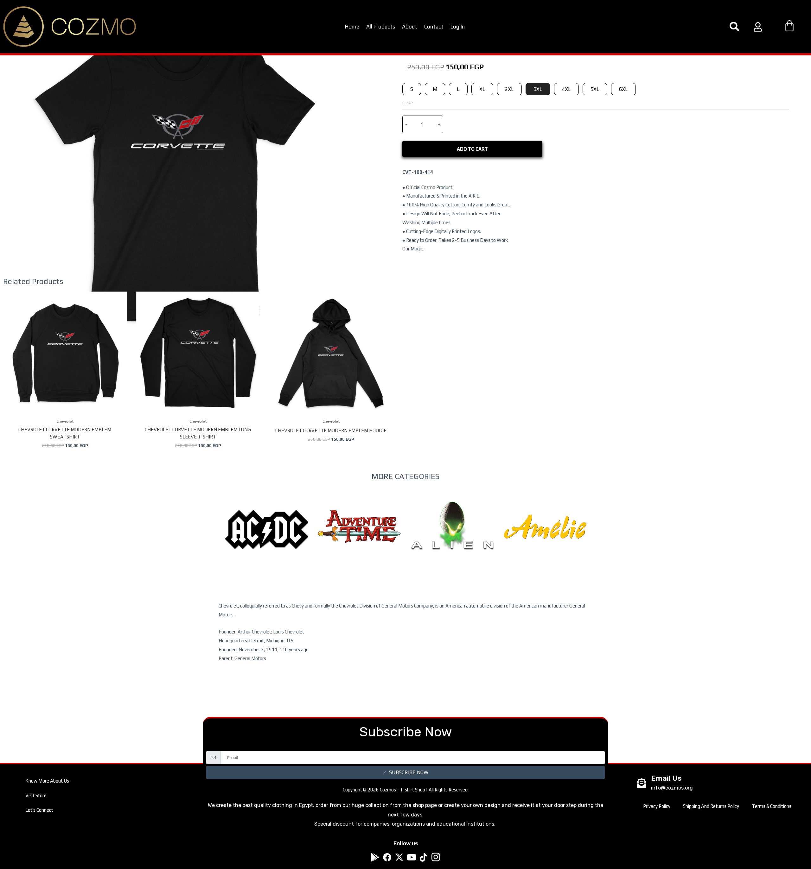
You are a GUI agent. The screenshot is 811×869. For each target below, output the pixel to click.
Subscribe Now (408, 772)
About (409, 26)
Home (352, 26)
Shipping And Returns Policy (711, 806)
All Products (380, 26)
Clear (407, 103)
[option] (266, 542)
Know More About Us (47, 781)
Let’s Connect (39, 810)
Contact (434, 26)
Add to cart (472, 149)
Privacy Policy (656, 806)
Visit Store (36, 795)
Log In (457, 26)
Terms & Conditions (771, 806)
